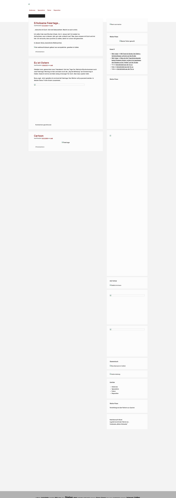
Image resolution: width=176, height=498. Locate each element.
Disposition (57, 10)
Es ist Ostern (41, 62)
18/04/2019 (45, 65)
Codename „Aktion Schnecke (118, 424)
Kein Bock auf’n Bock (116, 419)
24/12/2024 (45, 25)
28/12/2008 (45, 138)
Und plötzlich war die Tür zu (124, 64)
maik (51, 25)
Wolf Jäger (115, 53)
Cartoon (38, 135)
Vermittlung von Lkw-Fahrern (118, 407)
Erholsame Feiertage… (47, 23)
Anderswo (32, 10)
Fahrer (49, 10)
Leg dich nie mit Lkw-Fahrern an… (119, 422)
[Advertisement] (127, 104)
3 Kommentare (39, 147)
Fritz (113, 67)
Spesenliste (41, 10)
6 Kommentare (39, 51)
